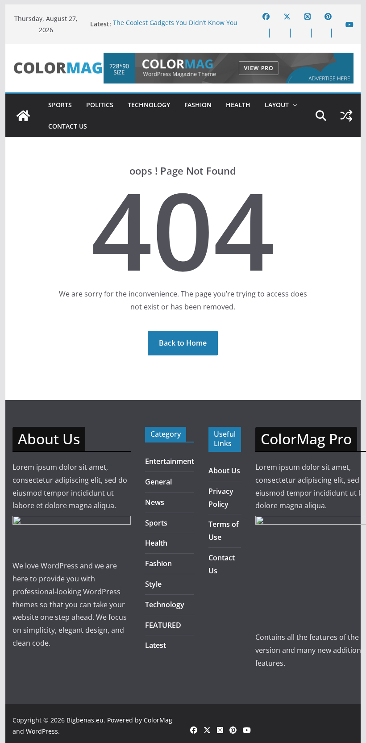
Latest (155, 645)
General (158, 482)
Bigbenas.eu (85, 720)
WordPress (42, 731)
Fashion (198, 104)
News (154, 502)
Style (153, 584)
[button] (293, 105)
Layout (277, 104)
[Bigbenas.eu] (23, 116)
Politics (99, 104)
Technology (149, 104)
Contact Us (67, 126)
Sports (60, 104)
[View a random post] (346, 116)
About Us (224, 471)
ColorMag (158, 720)
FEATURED (163, 625)
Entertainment (169, 461)
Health (238, 104)
